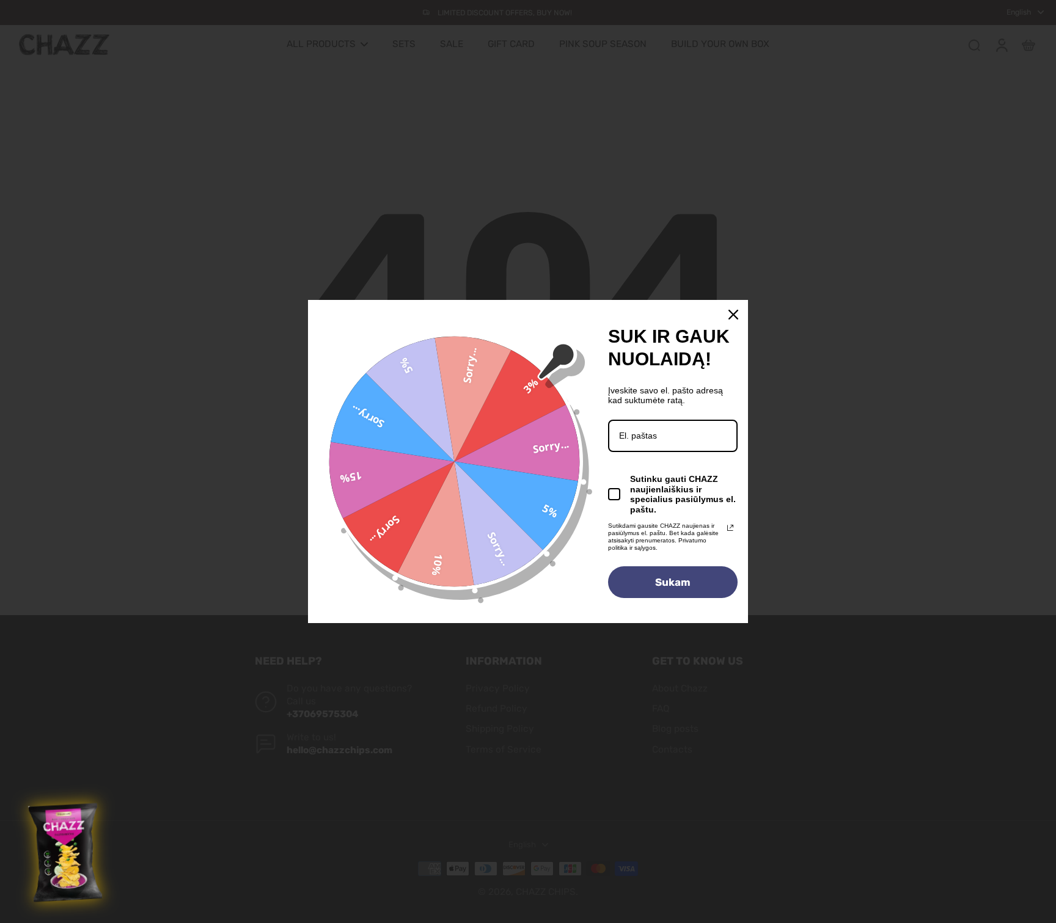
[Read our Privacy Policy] (730, 527)
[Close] (733, 314)
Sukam (673, 582)
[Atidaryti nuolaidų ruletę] (66, 852)
